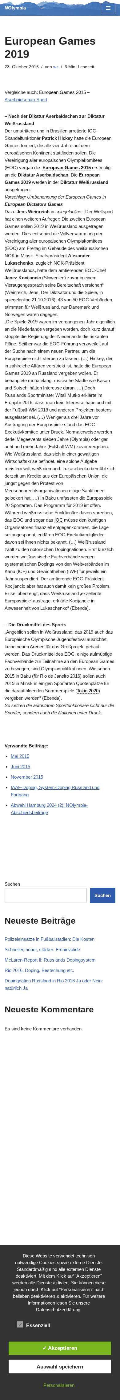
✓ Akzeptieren (59, 1348)
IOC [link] (58, 520)
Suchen (12, 884)
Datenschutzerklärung (58, 1309)
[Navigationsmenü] (108, 8)
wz (55, 67)
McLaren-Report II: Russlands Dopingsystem (50, 959)
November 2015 (27, 777)
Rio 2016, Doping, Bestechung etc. (39, 970)
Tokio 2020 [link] (87, 690)
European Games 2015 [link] (62, 92)
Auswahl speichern (60, 1366)
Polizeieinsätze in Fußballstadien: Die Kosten (49, 939)
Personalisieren (58, 1385)
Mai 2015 (20, 756)
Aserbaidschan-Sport (26, 99)
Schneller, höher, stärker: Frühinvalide (42, 949)
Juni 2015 (20, 766)
